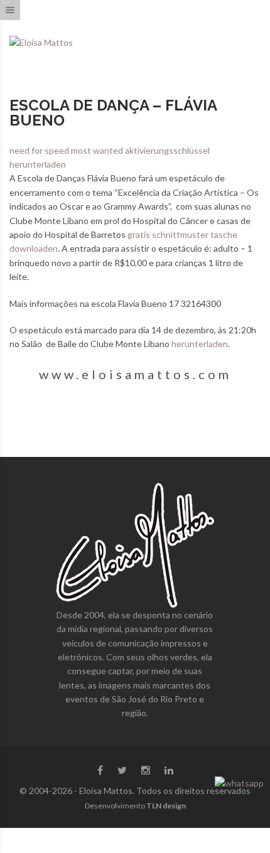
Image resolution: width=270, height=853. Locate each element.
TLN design (166, 805)
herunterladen (199, 343)
